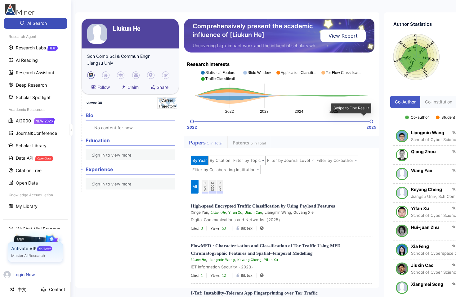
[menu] (35, 115)
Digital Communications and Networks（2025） (236, 219)
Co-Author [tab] (405, 101)
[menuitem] (35, 23)
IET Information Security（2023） (223, 266)
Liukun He (127, 28)
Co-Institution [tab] (438, 101)
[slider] (192, 121)
